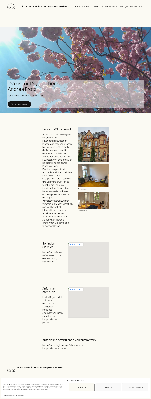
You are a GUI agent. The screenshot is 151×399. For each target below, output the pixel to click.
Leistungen (123, 6)
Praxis (77, 6)
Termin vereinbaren (19, 104)
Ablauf (97, 6)
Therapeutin (87, 6)
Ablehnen (108, 387)
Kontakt (133, 6)
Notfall (141, 6)
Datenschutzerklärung (10, 395)
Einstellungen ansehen (135, 387)
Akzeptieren (82, 387)
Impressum (21, 395)
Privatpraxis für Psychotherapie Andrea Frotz (45, 6)
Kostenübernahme (109, 6)
